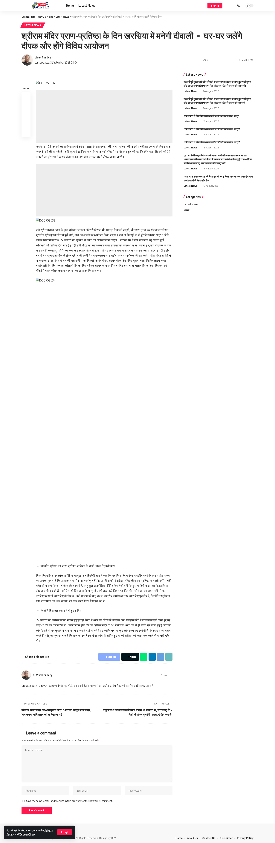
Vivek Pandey (43, 57)
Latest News (33, 25)
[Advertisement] (104, 116)
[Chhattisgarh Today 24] (41, 5)
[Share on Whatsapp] (224, 60)
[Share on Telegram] (235, 60)
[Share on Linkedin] (230, 60)
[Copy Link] (168, 657)
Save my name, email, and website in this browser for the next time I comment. (69, 800)
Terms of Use (27, 834)
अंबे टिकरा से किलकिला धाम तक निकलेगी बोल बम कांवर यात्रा (211, 116)
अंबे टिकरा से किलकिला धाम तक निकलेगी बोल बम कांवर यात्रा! (212, 129)
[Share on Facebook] (212, 60)
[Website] (170, 675)
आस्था (186, 210)
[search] (232, 5)
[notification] (227, 5)
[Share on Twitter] (218, 60)
